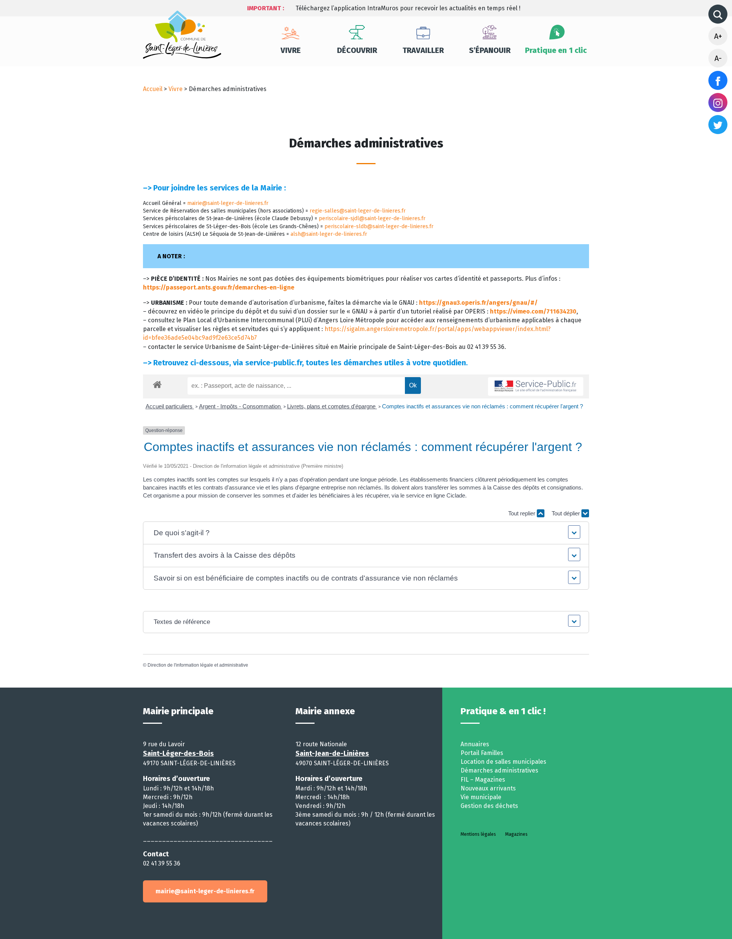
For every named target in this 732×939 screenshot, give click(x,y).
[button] (366, 533)
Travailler (423, 50)
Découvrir (357, 50)
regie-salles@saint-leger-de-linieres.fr (358, 211)
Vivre (291, 50)
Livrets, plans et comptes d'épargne (332, 406)
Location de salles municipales (503, 761)
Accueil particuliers (170, 406)
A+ (718, 36)
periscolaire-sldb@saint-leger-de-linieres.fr (378, 226)
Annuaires (475, 744)
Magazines (516, 834)
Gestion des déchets (489, 805)
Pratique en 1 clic (556, 50)
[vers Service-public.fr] (535, 386)
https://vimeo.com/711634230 (533, 311)
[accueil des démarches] (157, 383)
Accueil (152, 89)
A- (718, 58)
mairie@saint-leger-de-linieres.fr (227, 203)
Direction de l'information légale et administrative (198, 665)
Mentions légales (478, 834)
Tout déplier (566, 513)
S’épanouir (489, 50)
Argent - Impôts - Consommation (240, 406)
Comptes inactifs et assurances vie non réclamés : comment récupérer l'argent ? (482, 406)
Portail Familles (482, 753)
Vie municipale (481, 797)
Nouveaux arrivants (488, 788)
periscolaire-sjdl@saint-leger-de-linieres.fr (372, 218)
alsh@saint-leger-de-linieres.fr (329, 234)
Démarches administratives (499, 770)
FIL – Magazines (483, 779)
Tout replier (522, 513)
